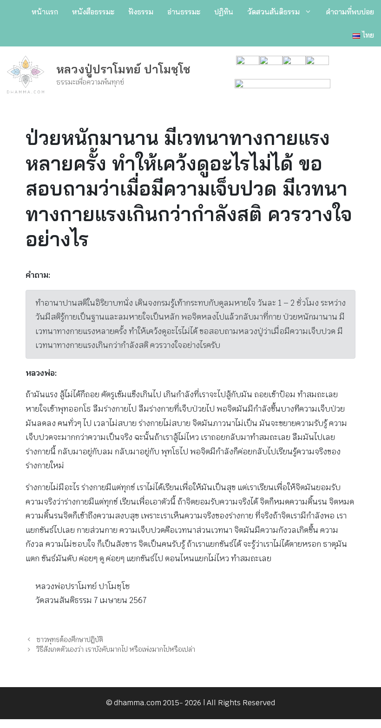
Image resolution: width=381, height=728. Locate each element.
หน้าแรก (45, 11)
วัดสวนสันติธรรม (273, 11)
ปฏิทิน (223, 11)
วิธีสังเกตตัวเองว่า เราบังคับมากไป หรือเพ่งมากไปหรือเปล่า (115, 649)
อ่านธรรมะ (183, 11)
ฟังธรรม (140, 11)
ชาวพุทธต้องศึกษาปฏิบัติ (69, 639)
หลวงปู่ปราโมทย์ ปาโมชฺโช (123, 69)
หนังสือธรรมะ (93, 11)
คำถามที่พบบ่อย (350, 11)
